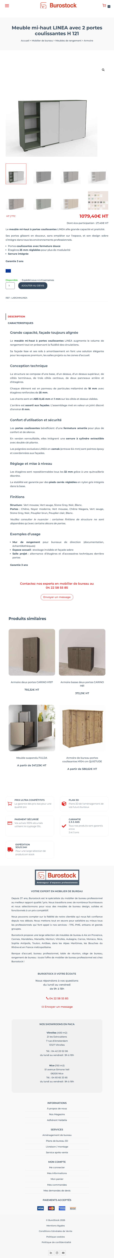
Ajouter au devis (33, 285)
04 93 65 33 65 (60, 1077)
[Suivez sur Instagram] (57, 1252)
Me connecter (57, 1167)
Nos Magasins (57, 1114)
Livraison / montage (57, 1146)
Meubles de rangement (68, 40)
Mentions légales (56, 1225)
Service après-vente (57, 1152)
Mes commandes (57, 1184)
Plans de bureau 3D (57, 1140)
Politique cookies (56, 1236)
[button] (103, 70)
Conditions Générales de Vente (56, 1231)
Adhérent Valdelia (57, 1120)
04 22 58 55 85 (57, 587)
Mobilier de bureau (42, 40)
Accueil (25, 40)
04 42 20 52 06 (59, 1051)
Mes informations (57, 1173)
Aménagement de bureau (57, 1135)
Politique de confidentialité (56, 1242)
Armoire (88, 40)
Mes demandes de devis (57, 1190)
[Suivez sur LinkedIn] (50, 1252)
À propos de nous (57, 1108)
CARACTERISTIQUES (20, 323)
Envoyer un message (57, 597)
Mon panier (57, 1179)
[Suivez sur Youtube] (63, 1252)
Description (16, 316)
